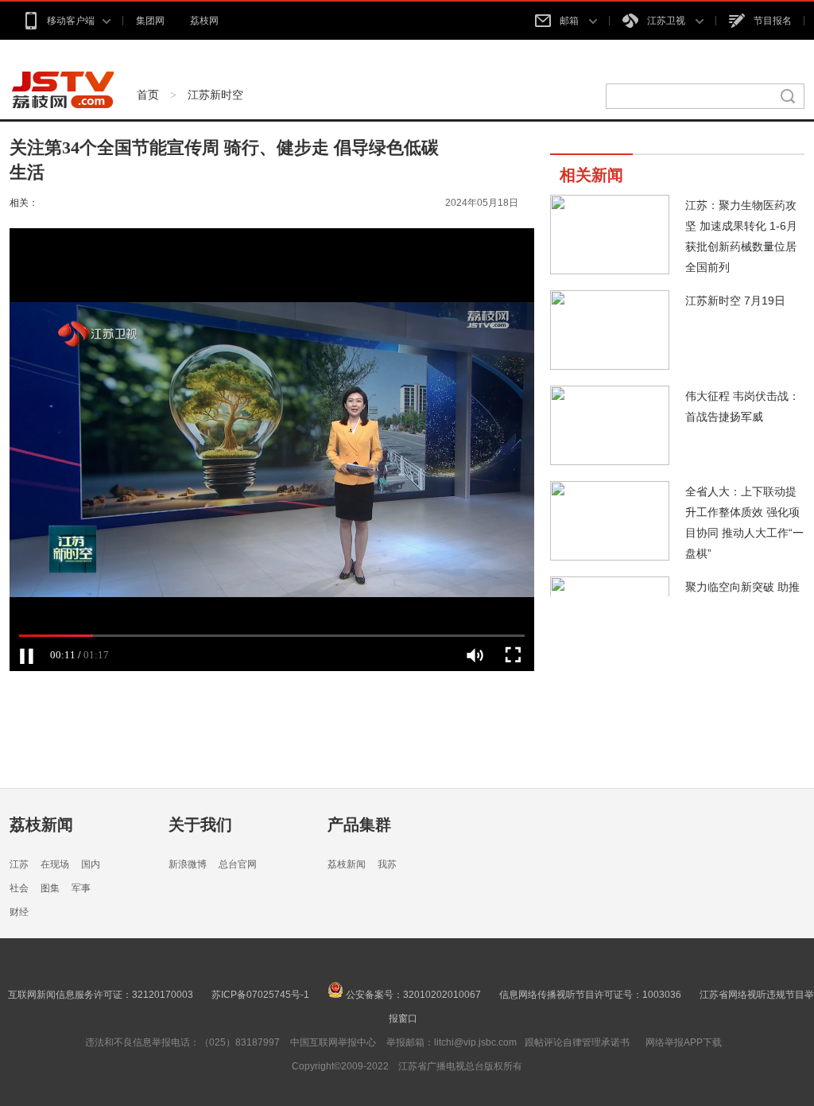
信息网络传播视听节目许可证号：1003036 (590, 994)
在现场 (55, 864)
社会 (19, 888)
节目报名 (773, 20)
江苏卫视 (667, 20)
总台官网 (238, 864)
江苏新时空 (215, 94)
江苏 (19, 864)
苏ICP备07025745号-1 (260, 994)
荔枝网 (204, 20)
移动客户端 (71, 20)
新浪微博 (188, 864)
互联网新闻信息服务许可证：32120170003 (100, 994)
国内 (90, 864)
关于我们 (200, 824)
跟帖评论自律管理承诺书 (577, 1042)
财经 (19, 912)
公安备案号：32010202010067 (412, 994)
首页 (148, 94)
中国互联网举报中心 (333, 1042)
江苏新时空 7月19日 (735, 300)
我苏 (387, 864)
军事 (81, 888)
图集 (50, 888)
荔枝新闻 (41, 824)
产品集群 (359, 824)
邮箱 (570, 20)
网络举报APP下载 (683, 1042)
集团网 (150, 20)
